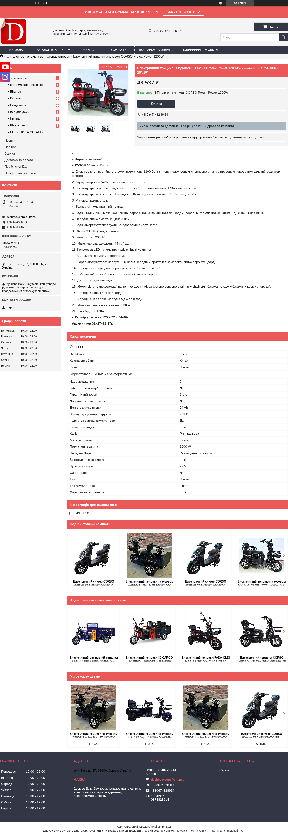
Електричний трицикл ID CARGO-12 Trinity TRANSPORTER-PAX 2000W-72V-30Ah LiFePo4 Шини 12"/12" (150, 659)
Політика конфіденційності (228, 830)
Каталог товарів (49, 49)
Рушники (16, 98)
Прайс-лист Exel (16, 166)
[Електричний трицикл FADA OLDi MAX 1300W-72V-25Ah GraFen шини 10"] (205, 631)
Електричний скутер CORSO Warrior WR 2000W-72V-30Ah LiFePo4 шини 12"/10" (93, 583)
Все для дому (19, 112)
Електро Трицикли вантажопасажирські (41, 56)
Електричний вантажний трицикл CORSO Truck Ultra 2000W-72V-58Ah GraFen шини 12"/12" (94, 659)
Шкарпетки (17, 125)
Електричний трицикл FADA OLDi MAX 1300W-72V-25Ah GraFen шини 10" (206, 659)
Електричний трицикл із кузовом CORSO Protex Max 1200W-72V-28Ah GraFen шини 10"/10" (150, 583)
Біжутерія (16, 91)
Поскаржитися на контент (192, 830)
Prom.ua (165, 826)
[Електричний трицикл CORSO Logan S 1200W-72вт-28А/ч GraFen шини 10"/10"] (261, 631)
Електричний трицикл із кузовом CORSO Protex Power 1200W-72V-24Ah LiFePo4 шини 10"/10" (262, 583)
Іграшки (15, 118)
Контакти (118, 49)
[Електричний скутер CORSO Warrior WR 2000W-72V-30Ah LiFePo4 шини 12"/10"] (93, 555)
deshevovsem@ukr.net (21, 217)
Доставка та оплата (156, 49)
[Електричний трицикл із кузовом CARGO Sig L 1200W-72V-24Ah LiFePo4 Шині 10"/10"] (149, 707)
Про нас (87, 49)
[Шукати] (283, 37)
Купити (156, 103)
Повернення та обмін (200, 49)
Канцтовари (18, 105)
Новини (10, 140)
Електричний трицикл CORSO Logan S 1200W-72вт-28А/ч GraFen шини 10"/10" (261, 659)
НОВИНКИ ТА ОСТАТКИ (26, 132)
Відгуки (9, 153)
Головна (16, 49)
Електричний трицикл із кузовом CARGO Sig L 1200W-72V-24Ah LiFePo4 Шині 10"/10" (150, 736)
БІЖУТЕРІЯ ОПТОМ (183, 12)
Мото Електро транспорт (27, 84)
